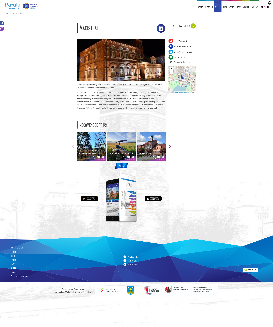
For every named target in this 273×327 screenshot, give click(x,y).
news (13, 264)
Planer (246, 7)
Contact (254, 7)
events (13, 260)
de (268, 7)
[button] (121, 78)
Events (232, 7)
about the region (17, 247)
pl (262, 7)
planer (13, 268)
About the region (205, 7)
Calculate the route (182, 62)
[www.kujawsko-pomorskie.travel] (30, 6)
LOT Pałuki (132, 261)
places (13, 251)
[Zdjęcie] (121, 60)
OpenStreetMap (184, 92)
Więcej (121, 165)
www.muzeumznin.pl (182, 46)
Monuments (19, 13)
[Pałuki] (11, 6)
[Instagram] (2, 29)
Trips (224, 7)
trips (13, 255)
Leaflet (176, 92)
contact (14, 272)
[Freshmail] (250, 269)
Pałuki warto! (133, 257)
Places (217, 7)
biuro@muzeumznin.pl (183, 52)
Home (7, 13)
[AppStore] (153, 198)
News (238, 7)
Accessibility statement (19, 276)
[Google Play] (89, 198)
